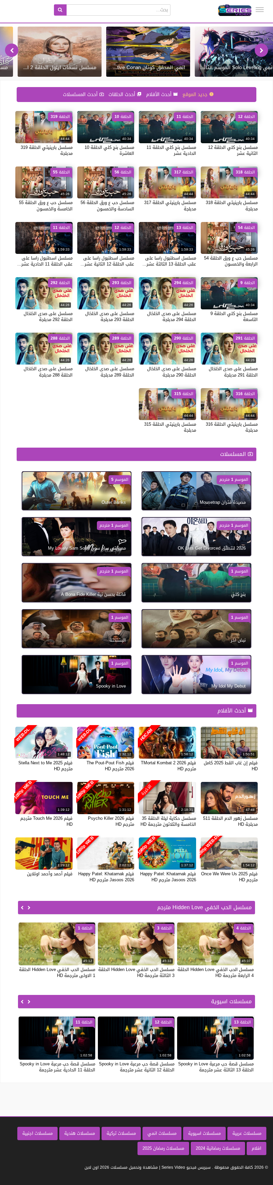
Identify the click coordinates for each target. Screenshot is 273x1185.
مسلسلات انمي (161, 1133)
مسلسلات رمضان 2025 (163, 1148)
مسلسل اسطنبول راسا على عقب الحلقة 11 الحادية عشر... (45, 261)
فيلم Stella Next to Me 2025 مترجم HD (45, 766)
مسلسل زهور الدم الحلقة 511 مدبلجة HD (230, 821)
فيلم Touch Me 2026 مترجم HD (46, 821)
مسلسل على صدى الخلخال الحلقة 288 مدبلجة (48, 372)
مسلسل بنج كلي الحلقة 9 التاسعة (234, 316)
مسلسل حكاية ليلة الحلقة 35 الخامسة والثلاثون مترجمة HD (168, 821)
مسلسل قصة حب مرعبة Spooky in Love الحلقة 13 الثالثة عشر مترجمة (216, 1067)
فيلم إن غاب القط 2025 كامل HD (231, 766)
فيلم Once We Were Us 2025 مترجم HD (229, 877)
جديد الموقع (195, 94)
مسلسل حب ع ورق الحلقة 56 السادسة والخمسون (107, 205)
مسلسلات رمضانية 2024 (218, 1148)
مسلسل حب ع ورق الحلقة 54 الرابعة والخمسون (231, 261)
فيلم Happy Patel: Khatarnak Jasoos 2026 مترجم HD (168, 877)
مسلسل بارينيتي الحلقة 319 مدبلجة (47, 150)
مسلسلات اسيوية (204, 1133)
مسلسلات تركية (121, 1133)
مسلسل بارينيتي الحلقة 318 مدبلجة (232, 205)
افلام (256, 1148)
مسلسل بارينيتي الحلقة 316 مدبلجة (232, 427)
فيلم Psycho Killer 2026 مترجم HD (111, 821)
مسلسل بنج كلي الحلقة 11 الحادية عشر (171, 150)
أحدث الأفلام (159, 94)
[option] (148, 52)
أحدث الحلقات (123, 94)
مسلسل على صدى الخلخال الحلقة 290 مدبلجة (171, 372)
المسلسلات (234, 454)
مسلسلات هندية (79, 1133)
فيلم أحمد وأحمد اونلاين (50, 874)
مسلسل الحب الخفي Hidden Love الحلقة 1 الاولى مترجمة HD (57, 972)
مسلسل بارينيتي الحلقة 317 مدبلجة (170, 205)
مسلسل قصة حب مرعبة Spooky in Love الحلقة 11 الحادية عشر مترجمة (57, 1067)
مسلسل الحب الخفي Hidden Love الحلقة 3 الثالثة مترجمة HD (136, 972)
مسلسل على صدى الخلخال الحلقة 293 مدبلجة (109, 316)
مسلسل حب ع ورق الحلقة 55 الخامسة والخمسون (46, 205)
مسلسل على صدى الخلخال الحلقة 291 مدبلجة (233, 372)
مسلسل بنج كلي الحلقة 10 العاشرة (109, 150)
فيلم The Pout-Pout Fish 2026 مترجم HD (110, 766)
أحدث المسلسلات (81, 94)
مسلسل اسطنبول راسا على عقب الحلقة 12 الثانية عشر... (107, 261)
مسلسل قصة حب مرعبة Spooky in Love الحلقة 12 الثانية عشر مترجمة (136, 1067)
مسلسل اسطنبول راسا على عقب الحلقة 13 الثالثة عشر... (169, 261)
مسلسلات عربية (246, 1133)
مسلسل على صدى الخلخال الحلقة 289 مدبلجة (109, 372)
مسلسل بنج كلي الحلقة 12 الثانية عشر (233, 150)
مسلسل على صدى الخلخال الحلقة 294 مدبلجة (171, 316)
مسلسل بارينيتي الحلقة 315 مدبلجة (170, 427)
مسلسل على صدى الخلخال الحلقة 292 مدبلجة (48, 316)
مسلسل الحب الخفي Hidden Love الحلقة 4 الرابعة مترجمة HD (215, 972)
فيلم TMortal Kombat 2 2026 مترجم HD (168, 766)
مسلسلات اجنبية (37, 1133)
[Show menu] (259, 9)
